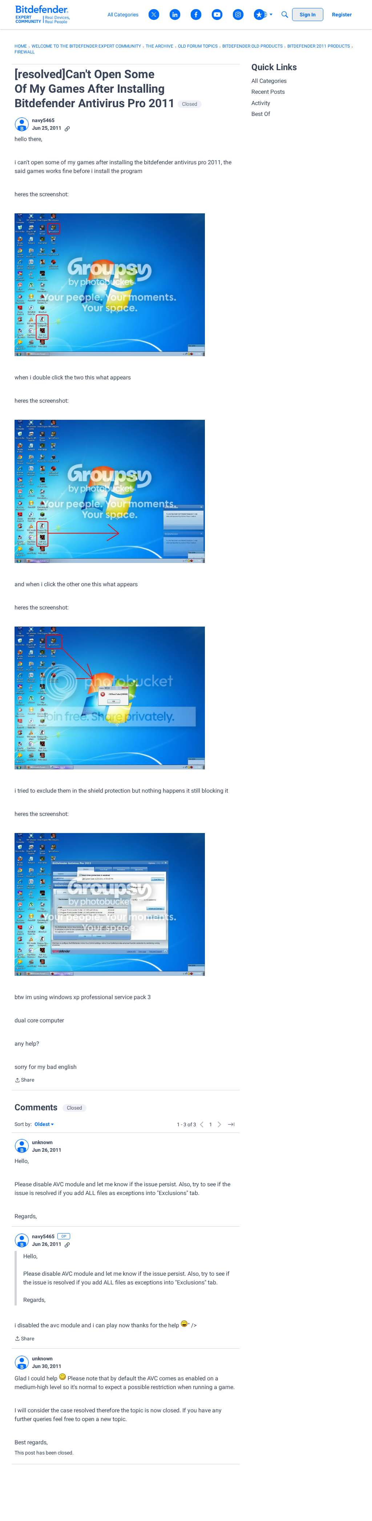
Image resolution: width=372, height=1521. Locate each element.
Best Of (260, 113)
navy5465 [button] (43, 120)
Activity (260, 103)
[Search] (284, 14)
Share (24, 1081)
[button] (22, 124)
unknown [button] (42, 1142)
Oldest (42, 1124)
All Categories (269, 80)
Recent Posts (268, 91)
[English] (43, 14)
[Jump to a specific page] (231, 1124)
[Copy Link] (67, 128)
